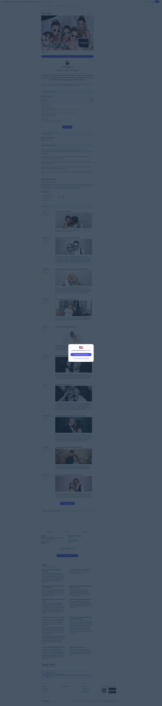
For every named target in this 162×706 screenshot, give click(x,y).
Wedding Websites (32, 1)
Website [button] (50, 531)
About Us (44, 686)
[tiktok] (74, 550)
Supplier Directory (85, 688)
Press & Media (45, 690)
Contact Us (44, 692)
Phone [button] (85, 531)
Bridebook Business (66, 686)
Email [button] (68, 531)
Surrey (44, 10)
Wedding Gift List (85, 692)
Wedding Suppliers (23, 1)
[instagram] (63, 550)
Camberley (48, 10)
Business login (146, 1)
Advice (54, 1)
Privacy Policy (77, 701)
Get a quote (68, 56)
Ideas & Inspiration (48, 1)
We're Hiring (44, 688)
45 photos (45, 52)
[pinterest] (66, 550)
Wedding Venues (15, 1)
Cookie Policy (71, 701)
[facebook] (60, 550)
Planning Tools (40, 1)
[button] (91, 33)
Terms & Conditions (85, 701)
